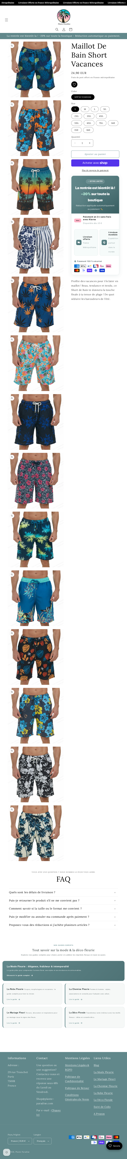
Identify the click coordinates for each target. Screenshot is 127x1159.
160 (88, 130)
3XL (89, 116)
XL (104, 109)
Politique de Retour (77, 1088)
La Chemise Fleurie (106, 1086)
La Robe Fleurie (103, 1093)
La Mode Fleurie (104, 1072)
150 (76, 130)
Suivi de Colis (102, 1106)
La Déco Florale (103, 1099)
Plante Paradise (22, 1152)
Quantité (75, 137)
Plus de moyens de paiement (95, 170)
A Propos (99, 1113)
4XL (101, 116)
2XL (76, 116)
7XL (101, 123)
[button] (6, 20)
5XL (76, 123)
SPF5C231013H (82, 97)
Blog (96, 1065)
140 (113, 123)
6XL (89, 123)
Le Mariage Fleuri (105, 1079)
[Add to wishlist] (74, 84)
